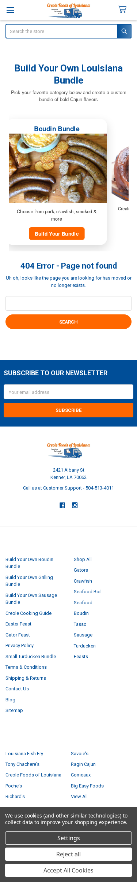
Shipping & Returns (25, 678)
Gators (81, 570)
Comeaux (81, 775)
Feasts (81, 656)
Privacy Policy (19, 645)
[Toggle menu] (10, 10)
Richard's (15, 796)
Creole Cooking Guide (28, 613)
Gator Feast (17, 635)
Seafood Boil (88, 591)
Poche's (13, 786)
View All (79, 796)
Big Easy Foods (87, 786)
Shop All (83, 559)
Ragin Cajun (83, 764)
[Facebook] (62, 505)
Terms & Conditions (26, 667)
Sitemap (14, 710)
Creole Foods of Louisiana (33, 775)
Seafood (83, 602)
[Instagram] (74, 505)
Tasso (80, 624)
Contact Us (17, 688)
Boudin (81, 613)
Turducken (85, 646)
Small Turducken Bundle (30, 656)
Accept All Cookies (68, 870)
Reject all (68, 854)
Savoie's (79, 753)
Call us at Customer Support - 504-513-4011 (68, 488)
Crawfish (83, 581)
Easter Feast (18, 624)
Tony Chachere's (22, 764)
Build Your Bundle (57, 233)
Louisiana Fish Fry (24, 753)
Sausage (83, 635)
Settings (68, 838)
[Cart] (125, 9)
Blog (10, 699)
